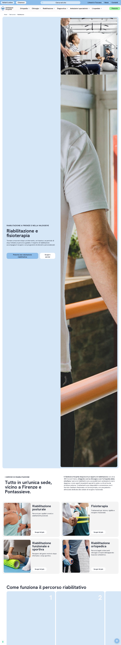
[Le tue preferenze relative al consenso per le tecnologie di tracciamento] (2, 641)
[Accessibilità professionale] (116, 640)
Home (5, 14)
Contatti (115, 2)
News (107, 2)
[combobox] (60, 2)
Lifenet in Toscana (94, 2)
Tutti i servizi (12, 14)
